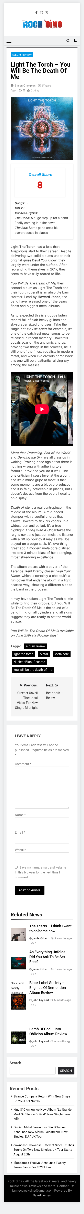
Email (20, 832)
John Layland (41, 1000)
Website (20, 850)
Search (15, 1063)
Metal (44, 654)
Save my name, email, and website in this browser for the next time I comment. (40, 872)
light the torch (23, 654)
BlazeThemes (41, 1195)
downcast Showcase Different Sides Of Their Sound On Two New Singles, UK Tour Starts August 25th (43, 1149)
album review (35, 646)
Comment (23, 764)
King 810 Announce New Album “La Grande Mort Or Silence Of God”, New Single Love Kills (42, 1114)
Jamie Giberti (41, 938)
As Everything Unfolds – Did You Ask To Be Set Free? (49, 957)
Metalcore (61, 654)
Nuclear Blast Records (29, 662)
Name (20, 815)
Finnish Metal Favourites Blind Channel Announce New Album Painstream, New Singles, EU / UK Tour (40, 1131)
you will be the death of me (32, 670)
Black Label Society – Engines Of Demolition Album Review (47, 988)
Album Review (22, 55)
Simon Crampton (25, 85)
